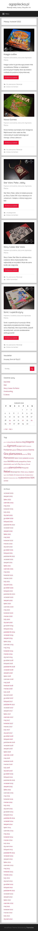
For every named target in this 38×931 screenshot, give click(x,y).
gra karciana (24, 450)
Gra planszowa (13, 453)
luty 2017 (7, 730)
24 (31, 420)
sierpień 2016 (8, 748)
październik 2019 (9, 632)
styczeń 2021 (8, 585)
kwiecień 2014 (8, 837)
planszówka (15, 467)
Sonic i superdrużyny (13, 312)
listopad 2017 (8, 701)
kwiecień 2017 (8, 723)
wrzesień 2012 (8, 894)
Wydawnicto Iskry (20, 475)
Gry (26, 454)
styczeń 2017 (8, 733)
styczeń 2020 (8, 622)
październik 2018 (9, 667)
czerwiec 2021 (8, 569)
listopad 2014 (8, 815)
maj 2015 (7, 796)
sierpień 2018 (8, 673)
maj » (11, 429)
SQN (8, 475)
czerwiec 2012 (8, 903)
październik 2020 (9, 594)
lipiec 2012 (7, 900)
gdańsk (14, 450)
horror (21, 458)
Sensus (26, 472)
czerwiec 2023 (8, 502)
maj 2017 (7, 720)
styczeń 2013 (8, 881)
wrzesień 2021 (8, 559)
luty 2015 (7, 805)
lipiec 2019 (7, 641)
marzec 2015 (8, 802)
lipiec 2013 (7, 862)
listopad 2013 (8, 849)
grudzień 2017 (8, 698)
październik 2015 (9, 780)
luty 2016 (7, 767)
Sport (5, 475)
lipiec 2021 (7, 566)
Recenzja (14, 472)
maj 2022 (7, 537)
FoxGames (8, 450)
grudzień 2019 (8, 626)
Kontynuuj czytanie (11, 77)
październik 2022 (9, 525)
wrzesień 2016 (8, 745)
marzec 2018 (8, 689)
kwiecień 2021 (8, 575)
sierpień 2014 (8, 824)
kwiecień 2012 (8, 909)
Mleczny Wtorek (25, 464)
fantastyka (28, 446)
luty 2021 (7, 581)
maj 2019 (7, 648)
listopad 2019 (8, 629)
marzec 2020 (8, 616)
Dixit (5, 385)
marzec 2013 (8, 875)
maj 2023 (7, 506)
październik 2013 (9, 853)
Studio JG (12, 475)
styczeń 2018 (8, 695)
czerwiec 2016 (8, 755)
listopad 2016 (8, 739)
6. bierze (6, 394)
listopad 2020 (8, 591)
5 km (5, 442)
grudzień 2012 (8, 884)
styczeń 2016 (8, 771)
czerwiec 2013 (8, 865)
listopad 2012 (8, 887)
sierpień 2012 (8, 897)
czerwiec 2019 (8, 644)
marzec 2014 (8, 840)
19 (10, 420)
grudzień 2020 (8, 588)
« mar (6, 429)
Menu (7, 14)
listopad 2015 (8, 777)
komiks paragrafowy (20, 461)
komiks (11, 461)
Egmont (11, 445)
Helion (16, 458)
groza (23, 454)
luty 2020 (7, 619)
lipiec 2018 (7, 676)
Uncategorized (11, 213)
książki (12, 464)
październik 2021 (9, 556)
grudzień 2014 (8, 812)
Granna (31, 450)
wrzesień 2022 (8, 528)
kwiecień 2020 (8, 613)
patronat (6, 468)
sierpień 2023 (8, 496)
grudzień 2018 (8, 660)
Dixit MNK (7, 382)
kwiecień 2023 (8, 509)
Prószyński (25, 468)
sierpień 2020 (8, 600)
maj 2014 (7, 834)
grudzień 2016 (8, 736)
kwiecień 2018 (8, 685)
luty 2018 (7, 692)
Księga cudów (10, 54)
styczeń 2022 (8, 547)
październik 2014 (9, 818)
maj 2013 (7, 868)
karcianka (31, 458)
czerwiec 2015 (8, 793)
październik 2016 (9, 742)
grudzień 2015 (8, 774)
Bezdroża (19, 442)
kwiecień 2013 (8, 872)
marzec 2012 (8, 913)
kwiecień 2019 (8, 651)
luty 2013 (7, 878)
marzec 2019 (8, 654)
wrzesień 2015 (8, 783)
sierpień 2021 (8, 562)
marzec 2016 (8, 764)
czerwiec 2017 (8, 717)
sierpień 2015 (8, 786)
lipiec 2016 (7, 752)
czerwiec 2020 (8, 607)
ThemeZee (30, 927)
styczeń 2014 (8, 846)
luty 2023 (7, 512)
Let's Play (17, 464)
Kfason (5, 461)
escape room (21, 446)
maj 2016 (7, 758)
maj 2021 (7, 572)
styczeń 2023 (8, 515)
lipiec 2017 (7, 714)
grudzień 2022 (8, 518)
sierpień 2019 (8, 638)
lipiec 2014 (7, 827)
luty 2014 (7, 843)
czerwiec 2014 (8, 831)
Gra (18, 450)
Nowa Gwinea (10, 119)
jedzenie (25, 458)
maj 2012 (7, 906)
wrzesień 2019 (8, 635)
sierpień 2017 (8, 711)
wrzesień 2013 (8, 856)
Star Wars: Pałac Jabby (14, 182)
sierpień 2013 (8, 859)
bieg (23, 442)
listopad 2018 (8, 663)
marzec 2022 (8, 544)
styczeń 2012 (8, 919)
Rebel (7, 471)
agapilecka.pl (19, 4)
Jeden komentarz (11, 279)
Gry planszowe (11, 84)
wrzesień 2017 (8, 708)
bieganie (30, 442)
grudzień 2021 (8, 550)
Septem (31, 472)
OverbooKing (8, 391)
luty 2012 (7, 916)
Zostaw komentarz (12, 87)
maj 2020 (7, 610)
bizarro (5, 446)
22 (23, 420)
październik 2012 (9, 890)
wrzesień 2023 (8, 493)
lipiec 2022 (7, 534)
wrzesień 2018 (8, 670)
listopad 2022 (8, 521)
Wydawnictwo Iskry (13, 478)
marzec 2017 (8, 726)
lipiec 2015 (7, 790)
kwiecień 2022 (8, 540)
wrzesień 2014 (8, 821)
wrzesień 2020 (8, 597)
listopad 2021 (8, 553)
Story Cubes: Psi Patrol (11, 388)
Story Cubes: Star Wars (14, 247)
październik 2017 (9, 704)
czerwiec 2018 (8, 679)
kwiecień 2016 (8, 761)
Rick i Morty (20, 472)
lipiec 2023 (7, 499)
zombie (6, 480)
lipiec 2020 (7, 603)
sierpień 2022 (8, 531)
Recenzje (19, 84)
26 (10, 424)
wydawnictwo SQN (26, 478)
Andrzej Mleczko (11, 442)
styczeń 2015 (8, 809)
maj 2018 (7, 682)
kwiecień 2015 (8, 799)
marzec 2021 (8, 578)
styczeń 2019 (8, 657)
